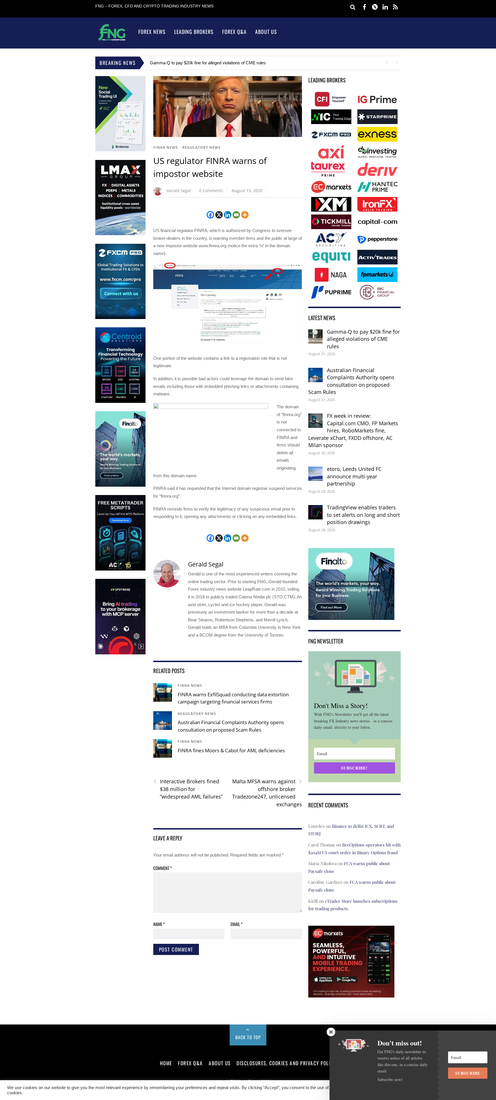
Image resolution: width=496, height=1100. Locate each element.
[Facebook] (210, 215)
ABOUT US (219, 1063)
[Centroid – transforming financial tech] (120, 401)
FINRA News (165, 147)
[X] (219, 215)
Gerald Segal (178, 190)
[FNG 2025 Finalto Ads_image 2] (351, 616)
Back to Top (248, 1037)
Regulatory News (201, 147)
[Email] (236, 215)
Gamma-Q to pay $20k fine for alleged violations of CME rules (208, 62)
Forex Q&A (234, 31)
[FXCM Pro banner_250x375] (120, 318)
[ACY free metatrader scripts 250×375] (120, 569)
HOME (166, 1063)
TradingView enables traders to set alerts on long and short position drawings (363, 514)
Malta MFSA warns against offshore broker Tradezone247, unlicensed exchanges (267, 793)
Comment (162, 868)
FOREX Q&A (190, 1063)
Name (159, 924)
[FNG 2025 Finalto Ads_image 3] (120, 485)
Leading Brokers (194, 31)
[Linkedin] (227, 215)
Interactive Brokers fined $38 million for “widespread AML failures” (188, 789)
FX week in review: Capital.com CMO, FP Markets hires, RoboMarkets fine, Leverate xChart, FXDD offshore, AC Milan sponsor (353, 430)
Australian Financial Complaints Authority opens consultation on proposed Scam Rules (351, 381)
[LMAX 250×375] (120, 234)
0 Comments (211, 190)
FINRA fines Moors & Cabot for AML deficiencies (231, 750)
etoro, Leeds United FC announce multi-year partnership (354, 476)
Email (236, 924)
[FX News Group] (111, 40)
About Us (266, 31)
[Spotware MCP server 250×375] (120, 653)
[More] (245, 215)
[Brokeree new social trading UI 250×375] (120, 150)
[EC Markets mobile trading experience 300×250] (351, 993)
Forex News (152, 31)
